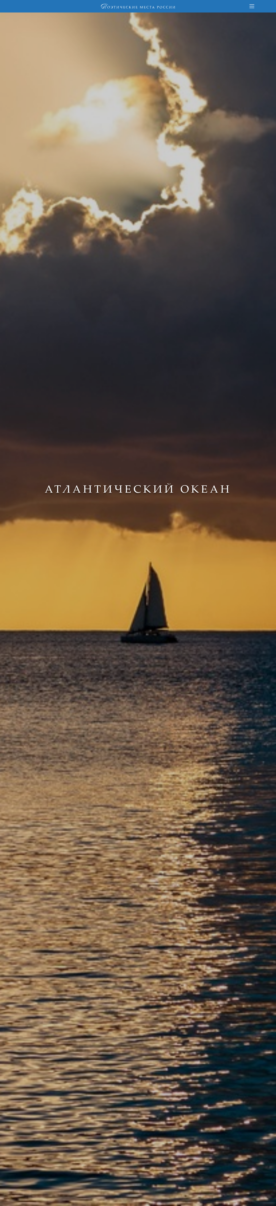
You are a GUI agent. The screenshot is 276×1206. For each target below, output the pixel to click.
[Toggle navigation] (252, 6)
